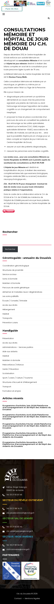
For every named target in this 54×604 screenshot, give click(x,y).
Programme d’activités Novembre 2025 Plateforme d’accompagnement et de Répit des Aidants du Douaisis (27, 444)
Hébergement (9, 309)
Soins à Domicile (10, 279)
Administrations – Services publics (18, 347)
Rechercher (10, 232)
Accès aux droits (10, 305)
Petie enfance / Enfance (13, 364)
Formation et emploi (12, 391)
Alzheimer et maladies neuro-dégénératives (22, 292)
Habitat (6, 314)
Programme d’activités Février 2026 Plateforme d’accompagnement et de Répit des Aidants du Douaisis (27, 426)
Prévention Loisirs (10, 322)
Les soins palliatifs (11, 296)
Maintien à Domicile (11, 283)
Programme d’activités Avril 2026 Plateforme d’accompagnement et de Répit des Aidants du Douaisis (27, 417)
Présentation (8, 338)
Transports (7, 318)
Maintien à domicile (11, 360)
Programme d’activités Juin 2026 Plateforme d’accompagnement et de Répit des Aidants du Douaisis (27, 407)
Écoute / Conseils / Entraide (15, 300)
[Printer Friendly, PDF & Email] (9, 211)
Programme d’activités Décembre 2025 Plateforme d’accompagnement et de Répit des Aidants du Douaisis (27, 435)
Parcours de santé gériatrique (16, 287)
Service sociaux (9, 274)
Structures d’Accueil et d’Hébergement (20, 382)
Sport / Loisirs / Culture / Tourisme (18, 378)
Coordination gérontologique (16, 265)
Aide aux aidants (10, 351)
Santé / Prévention (11, 369)
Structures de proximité (13, 270)
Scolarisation (8, 373)
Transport (7, 386)
